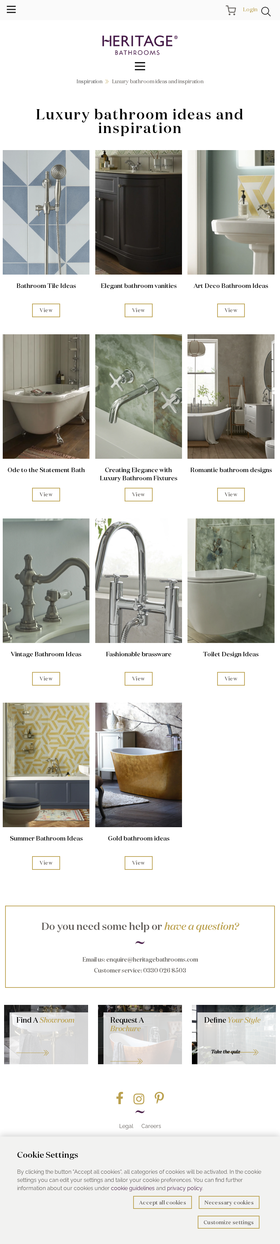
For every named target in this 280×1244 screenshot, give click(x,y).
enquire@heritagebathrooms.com (152, 959)
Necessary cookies (229, 1202)
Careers (151, 1126)
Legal (126, 1126)
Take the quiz (225, 1052)
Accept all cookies (162, 1202)
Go (142, 1053)
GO (48, 1044)
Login (250, 9)
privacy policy (184, 1188)
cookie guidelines (133, 1188)
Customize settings (229, 1222)
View (46, 310)
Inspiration (89, 81)
